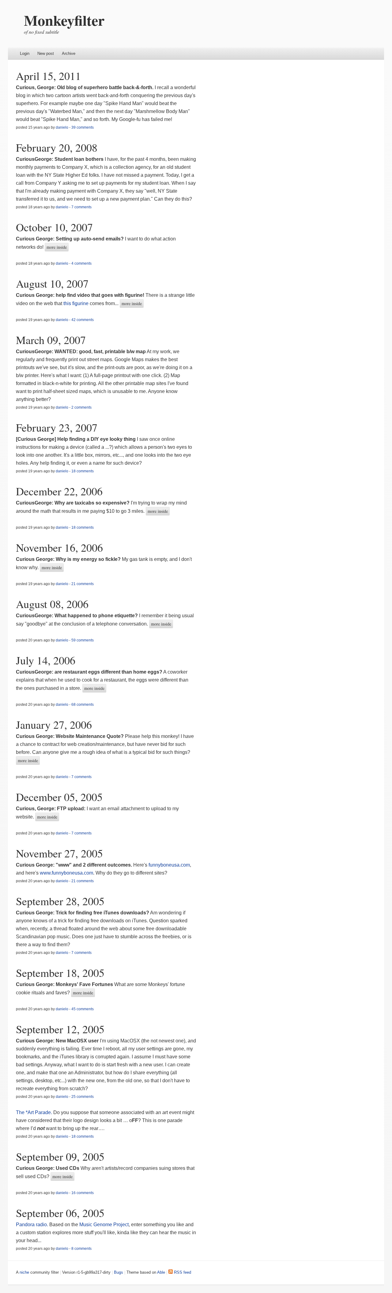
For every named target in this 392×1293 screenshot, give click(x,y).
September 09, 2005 (60, 1156)
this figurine (76, 303)
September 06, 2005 (60, 1212)
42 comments (82, 320)
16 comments (82, 1193)
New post (45, 53)
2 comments (81, 407)
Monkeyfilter (64, 20)
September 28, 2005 (60, 901)
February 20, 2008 (56, 147)
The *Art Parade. (34, 1112)
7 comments (81, 207)
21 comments (82, 584)
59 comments (82, 640)
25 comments (82, 1097)
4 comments (81, 263)
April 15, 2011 (48, 75)
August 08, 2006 (52, 603)
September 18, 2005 (60, 972)
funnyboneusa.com (169, 865)
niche (24, 1272)
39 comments (82, 127)
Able (161, 1272)
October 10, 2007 (54, 227)
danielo (62, 127)
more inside (57, 247)
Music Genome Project (104, 1224)
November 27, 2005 (59, 853)
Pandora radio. (32, 1224)
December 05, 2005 (59, 796)
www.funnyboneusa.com (66, 872)
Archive (68, 53)
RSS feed (182, 1272)
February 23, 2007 (56, 427)
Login (24, 53)
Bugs (118, 1272)
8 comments (81, 1248)
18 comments (82, 471)
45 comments (82, 1009)
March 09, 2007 (51, 339)
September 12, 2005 (60, 1029)
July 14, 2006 (45, 660)
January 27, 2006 (54, 724)
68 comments (82, 704)
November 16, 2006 (59, 547)
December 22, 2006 (59, 491)
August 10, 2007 (52, 283)
